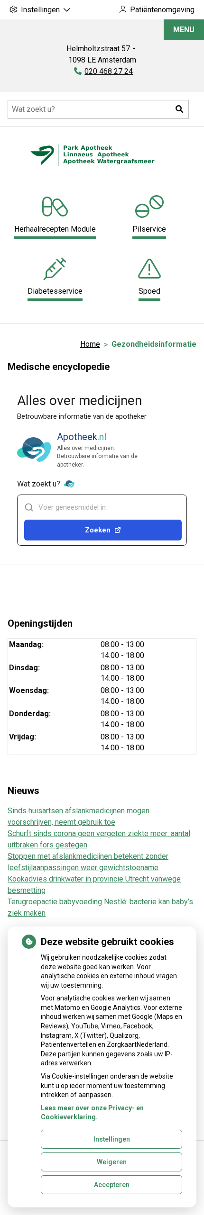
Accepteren (112, 1184)
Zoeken (98, 530)
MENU (184, 29)
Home (90, 344)
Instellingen (111, 1139)
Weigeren (112, 1162)
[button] (179, 109)
